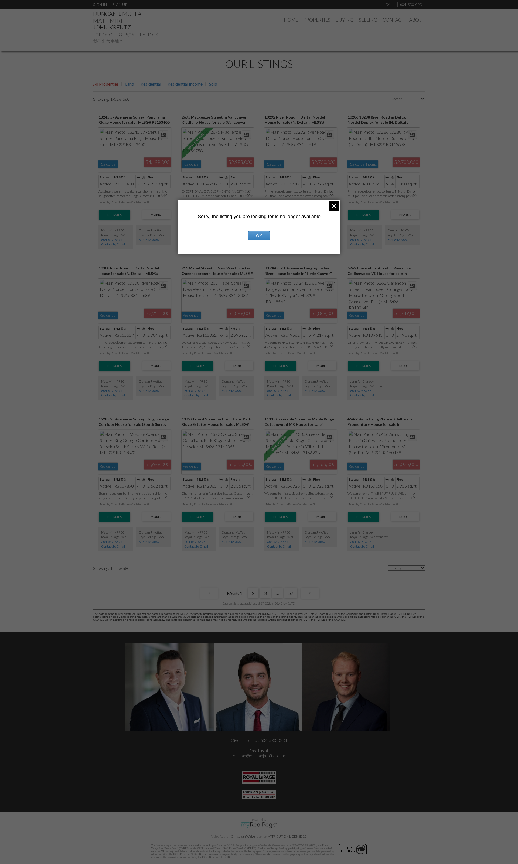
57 (290, 593)
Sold (213, 83)
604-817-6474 (111, 240)
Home (291, 20)
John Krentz (112, 27)
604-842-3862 (149, 240)
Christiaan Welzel (243, 836)
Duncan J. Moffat (119, 13)
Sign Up (120, 4)
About (417, 20)
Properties (317, 20)
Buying (344, 20)
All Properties (106, 83)
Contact (393, 20)
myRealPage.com (259, 825)
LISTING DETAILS (114, 215)
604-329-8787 (360, 391)
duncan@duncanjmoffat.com (259, 755)
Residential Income (185, 83)
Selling (368, 20)
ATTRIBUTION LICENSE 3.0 (287, 836)
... (277, 593)
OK (259, 235)
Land (129, 83)
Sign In (100, 4)
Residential (151, 83)
